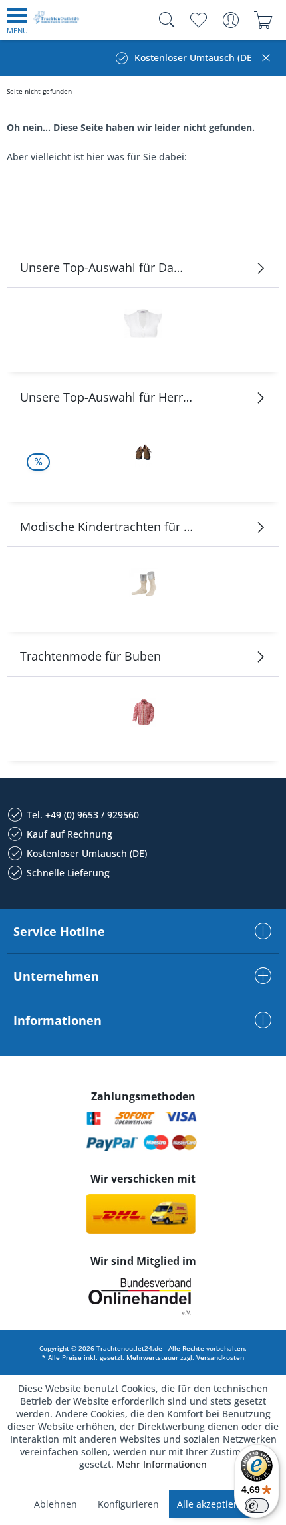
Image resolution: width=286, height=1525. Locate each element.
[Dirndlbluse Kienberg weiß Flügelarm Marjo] (143, 323)
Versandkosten (220, 1357)
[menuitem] (17, 20)
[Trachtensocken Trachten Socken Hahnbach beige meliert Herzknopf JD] (143, 583)
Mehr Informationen (161, 1464)
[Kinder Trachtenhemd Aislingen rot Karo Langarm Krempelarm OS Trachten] (143, 712)
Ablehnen (55, 1504)
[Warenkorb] (263, 20)
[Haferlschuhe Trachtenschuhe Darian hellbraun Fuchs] (143, 453)
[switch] (257, 1505)
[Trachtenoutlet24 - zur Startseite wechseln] (56, 22)
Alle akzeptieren (213, 1504)
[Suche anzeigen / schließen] (163, 20)
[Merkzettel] (198, 20)
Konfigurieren (128, 1504)
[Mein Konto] (230, 20)
